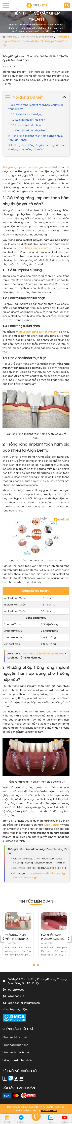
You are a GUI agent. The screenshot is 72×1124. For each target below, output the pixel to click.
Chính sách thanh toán (16, 1052)
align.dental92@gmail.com (24, 1003)
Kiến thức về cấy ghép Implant (37, 37)
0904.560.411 (16, 996)
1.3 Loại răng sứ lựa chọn (26, 125)
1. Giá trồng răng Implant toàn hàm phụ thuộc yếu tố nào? (35, 107)
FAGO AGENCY (49, 1110)
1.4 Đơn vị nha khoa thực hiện (28, 130)
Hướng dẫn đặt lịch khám (17, 1060)
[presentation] (3, 938)
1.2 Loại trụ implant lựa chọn (28, 119)
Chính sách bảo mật (15, 1037)
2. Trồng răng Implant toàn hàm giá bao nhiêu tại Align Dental (35, 138)
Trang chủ (12, 37)
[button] (34, 965)
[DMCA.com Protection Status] (14, 1018)
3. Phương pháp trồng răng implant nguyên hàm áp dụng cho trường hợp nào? (37, 147)
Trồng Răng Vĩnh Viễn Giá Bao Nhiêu (42, 653)
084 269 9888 (16, 989)
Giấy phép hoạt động (15, 1009)
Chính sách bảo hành (15, 1045)
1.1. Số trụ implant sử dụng (27, 114)
